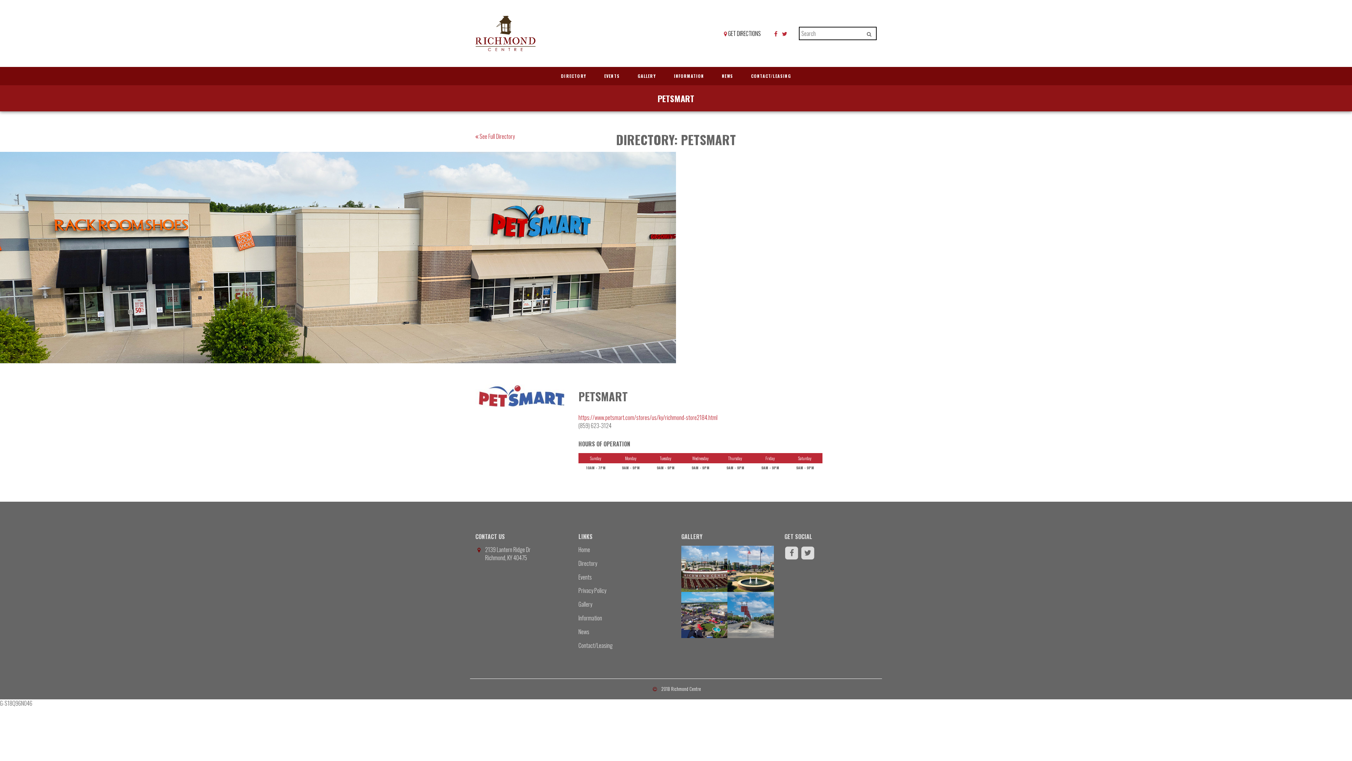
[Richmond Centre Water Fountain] (750, 569)
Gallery (647, 76)
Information (689, 76)
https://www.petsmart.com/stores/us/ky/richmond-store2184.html (648, 417)
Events (612, 76)
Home (584, 549)
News (727, 76)
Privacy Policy (592, 590)
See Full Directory (496, 136)
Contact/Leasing (771, 76)
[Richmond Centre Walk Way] (750, 615)
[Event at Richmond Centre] (704, 615)
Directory (573, 76)
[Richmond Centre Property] (704, 569)
